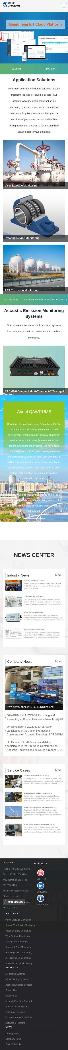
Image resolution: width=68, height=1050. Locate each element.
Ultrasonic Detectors (15, 1012)
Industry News (12, 1033)
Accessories (11, 995)
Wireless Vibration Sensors (18, 1017)
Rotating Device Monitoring (18, 952)
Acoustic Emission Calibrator (19, 1001)
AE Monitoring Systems (11, 301)
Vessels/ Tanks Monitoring (18, 931)
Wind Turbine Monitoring (17, 936)
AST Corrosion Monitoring (18, 958)
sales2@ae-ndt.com (19, 890)
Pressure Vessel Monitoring (18, 963)
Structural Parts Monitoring (18, 947)
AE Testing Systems (33, 299)
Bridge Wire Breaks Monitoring (20, 925)
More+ (59, 575)
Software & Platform (15, 1023)
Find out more (34, 521)
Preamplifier (11, 990)
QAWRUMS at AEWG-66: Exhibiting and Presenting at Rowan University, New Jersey (34, 707)
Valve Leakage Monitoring (18, 920)
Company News (13, 1039)
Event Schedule (13, 1044)
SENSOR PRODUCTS (56, 299)
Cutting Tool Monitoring (16, 941)
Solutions (16, 69)
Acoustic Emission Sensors (18, 985)
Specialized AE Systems (17, 1006)
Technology (49, 69)
